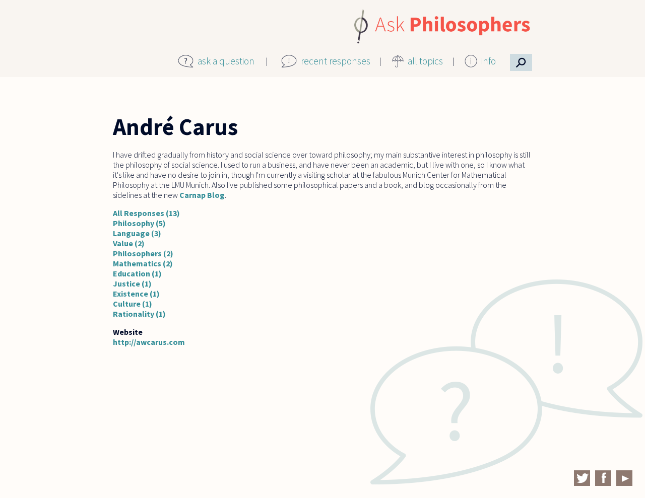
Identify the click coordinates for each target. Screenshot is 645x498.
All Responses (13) (146, 213)
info (488, 61)
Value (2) (129, 243)
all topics (425, 61)
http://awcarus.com (149, 342)
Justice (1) (132, 283)
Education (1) (137, 273)
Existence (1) (136, 294)
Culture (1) (132, 304)
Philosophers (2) (143, 253)
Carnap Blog (202, 195)
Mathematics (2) (143, 263)
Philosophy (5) (139, 223)
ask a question (226, 61)
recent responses (335, 61)
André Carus (175, 126)
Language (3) (137, 233)
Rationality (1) (139, 314)
